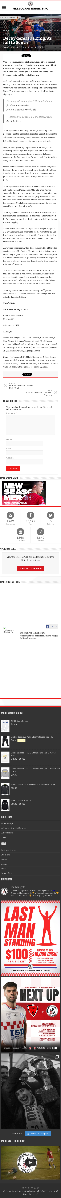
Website (10, 458)
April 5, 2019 (14, 121)
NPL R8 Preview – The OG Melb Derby (21, 386)
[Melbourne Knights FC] (30, 5)
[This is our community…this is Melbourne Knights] (30, 1091)
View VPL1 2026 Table (30, 568)
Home (8, 30)
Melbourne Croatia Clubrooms (14, 828)
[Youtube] (34, 1188)
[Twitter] (28, 1188)
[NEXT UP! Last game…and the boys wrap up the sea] (30, 1014)
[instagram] (37, 1188)
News (15, 30)
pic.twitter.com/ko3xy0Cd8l (21, 109)
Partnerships (6, 873)
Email (9, 449)
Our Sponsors (7, 833)
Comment (11, 413)
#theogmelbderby (19, 105)
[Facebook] (26, 1188)
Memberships (7, 823)
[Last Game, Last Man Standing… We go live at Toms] (30, 938)
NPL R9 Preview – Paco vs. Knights (39, 393)
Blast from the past (9, 850)
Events (4, 859)
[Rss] (23, 1188)
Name (9, 439)
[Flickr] (31, 1188)
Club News (24, 30)
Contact (4, 837)
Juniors (4, 864)
